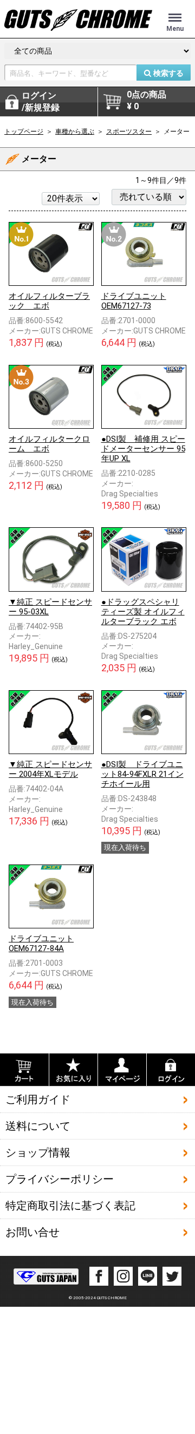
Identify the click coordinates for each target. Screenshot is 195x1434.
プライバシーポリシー (59, 1179)
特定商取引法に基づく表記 (70, 1205)
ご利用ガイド (37, 1099)
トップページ (23, 131)
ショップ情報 (37, 1152)
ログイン (41, 101)
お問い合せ (32, 1232)
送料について (37, 1125)
